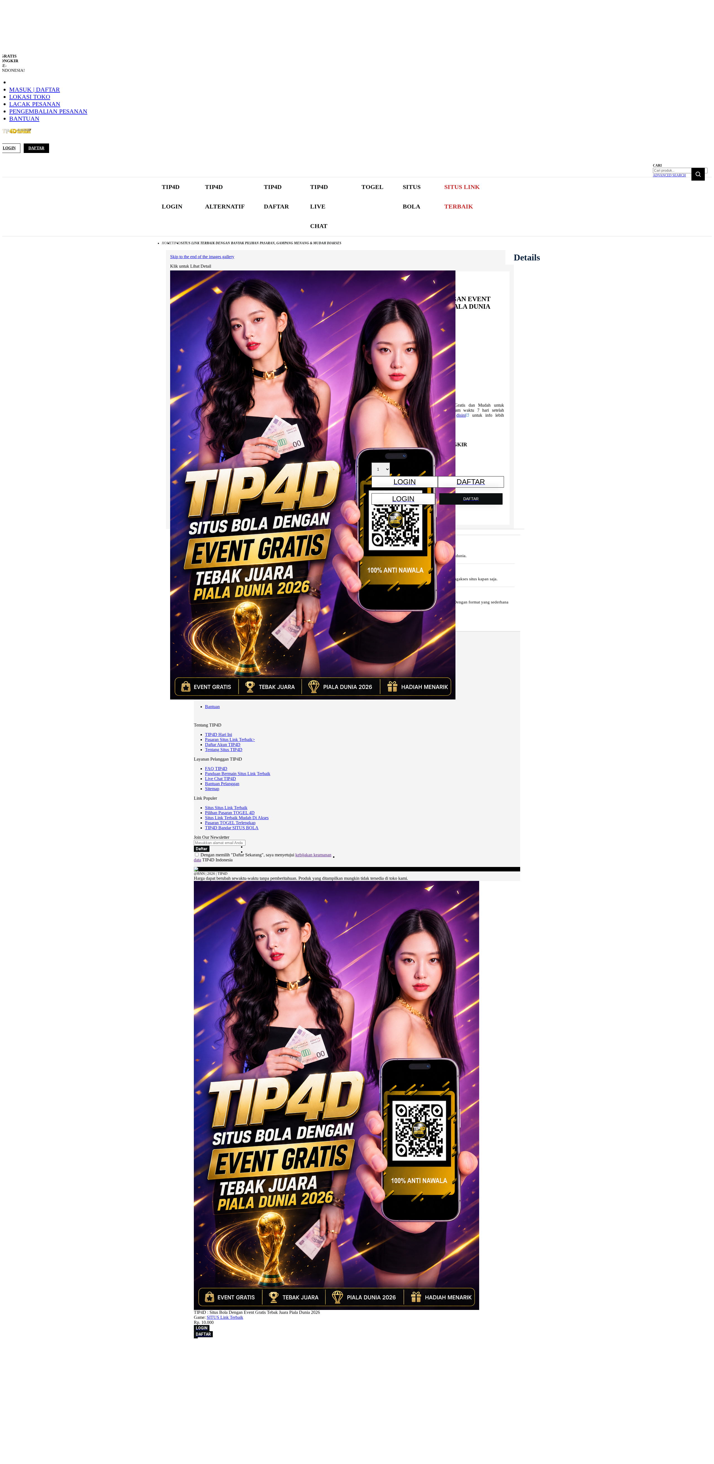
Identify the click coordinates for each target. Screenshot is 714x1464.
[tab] (526, 257)
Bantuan (24, 118)
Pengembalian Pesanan (48, 111)
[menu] (323, 206)
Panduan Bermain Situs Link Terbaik (237, 773)
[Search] (698, 174)
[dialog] (357, 1348)
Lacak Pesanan (34, 103)
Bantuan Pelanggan (222, 783)
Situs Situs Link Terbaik (226, 807)
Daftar (36, 148)
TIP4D (176, 243)
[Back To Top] (196, 1337)
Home (167, 243)
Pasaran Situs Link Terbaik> (230, 739)
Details (527, 257)
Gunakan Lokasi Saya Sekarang (30, 1356)
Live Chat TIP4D (220, 778)
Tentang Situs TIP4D (223, 749)
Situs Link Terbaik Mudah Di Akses (237, 817)
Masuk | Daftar (34, 89)
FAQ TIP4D (216, 768)
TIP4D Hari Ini (218, 734)
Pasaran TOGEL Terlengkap (230, 822)
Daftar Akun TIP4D (222, 744)
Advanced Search (669, 175)
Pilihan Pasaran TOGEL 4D (230, 812)
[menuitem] (174, 197)
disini (461, 415)
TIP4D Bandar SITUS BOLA (232, 827)
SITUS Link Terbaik (225, 1317)
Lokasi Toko (29, 96)
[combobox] (680, 170)
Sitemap (212, 788)
